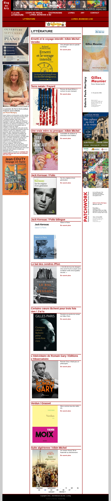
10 (72, 488)
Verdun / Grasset (41, 403)
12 (39, 490)
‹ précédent (51, 488)
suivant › (52, 492)
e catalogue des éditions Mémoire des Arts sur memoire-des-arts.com (15, 153)
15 (57, 490)
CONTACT (94, 13)
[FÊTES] (55, 24)
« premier (39, 488)
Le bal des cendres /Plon (45, 264)
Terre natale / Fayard (43, 86)
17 (69, 490)
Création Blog (61, 498)
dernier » (62, 492)
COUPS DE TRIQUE (34, 13)
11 (78, 488)
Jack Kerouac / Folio (43, 175)
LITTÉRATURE (17, 15)
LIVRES (71, 13)
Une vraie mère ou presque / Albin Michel (55, 130)
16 (63, 490)
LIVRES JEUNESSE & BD (40, 15)
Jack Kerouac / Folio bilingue (48, 219)
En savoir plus (65, 49)
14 (51, 490)
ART (82, 13)
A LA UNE (15, 13)
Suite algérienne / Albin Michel (49, 447)
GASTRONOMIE (55, 13)
